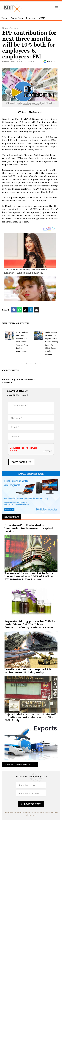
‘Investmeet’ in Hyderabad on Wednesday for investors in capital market (29, 528)
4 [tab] (35, 363)
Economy (30, 18)
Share (24, 112)
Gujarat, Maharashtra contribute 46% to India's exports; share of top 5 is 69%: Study (30, 717)
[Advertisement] (31, 851)
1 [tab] (21, 363)
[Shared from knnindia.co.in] (36, 309)
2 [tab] (26, 363)
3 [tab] (31, 363)
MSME (42, 18)
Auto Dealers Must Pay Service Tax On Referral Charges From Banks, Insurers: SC (22, 341)
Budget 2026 (17, 18)
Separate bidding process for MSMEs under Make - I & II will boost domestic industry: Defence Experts (30, 624)
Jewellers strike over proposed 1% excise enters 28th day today (28, 670)
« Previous (7, 382)
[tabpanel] (16, 343)
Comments (37, 112)
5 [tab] (40, 363)
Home (4, 18)
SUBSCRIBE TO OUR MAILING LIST (20, 764)
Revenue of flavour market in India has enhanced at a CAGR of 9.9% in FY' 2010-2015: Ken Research (29, 576)
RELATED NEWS (12, 517)
